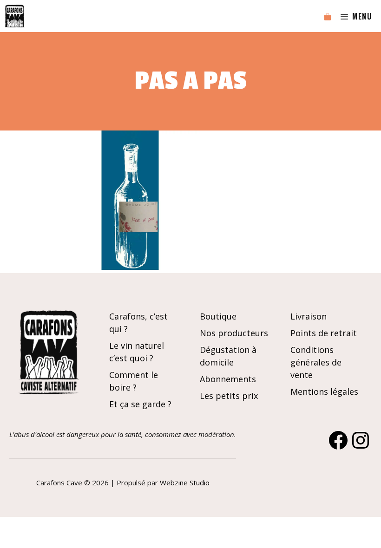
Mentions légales (324, 391)
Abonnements (228, 379)
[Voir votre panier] (327, 16)
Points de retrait (323, 333)
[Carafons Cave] (15, 16)
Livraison (308, 316)
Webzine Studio (185, 482)
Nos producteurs (234, 333)
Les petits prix (229, 395)
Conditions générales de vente (316, 362)
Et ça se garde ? (140, 404)
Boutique (218, 316)
